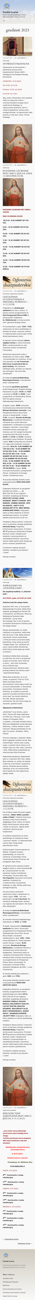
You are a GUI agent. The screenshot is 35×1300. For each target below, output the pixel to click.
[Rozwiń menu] (4, 21)
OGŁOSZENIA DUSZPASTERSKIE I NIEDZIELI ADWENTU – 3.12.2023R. (16, 805)
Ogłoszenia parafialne (16, 294)
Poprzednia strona (10, 1239)
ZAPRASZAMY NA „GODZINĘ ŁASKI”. (13, 586)
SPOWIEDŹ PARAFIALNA (16, 64)
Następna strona (25, 1243)
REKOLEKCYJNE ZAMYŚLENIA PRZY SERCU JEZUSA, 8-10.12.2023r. (17, 1116)
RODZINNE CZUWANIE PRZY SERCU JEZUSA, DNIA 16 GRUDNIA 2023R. (17, 173)
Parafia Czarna (10, 12)
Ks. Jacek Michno (20, 58)
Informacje (6, 60)
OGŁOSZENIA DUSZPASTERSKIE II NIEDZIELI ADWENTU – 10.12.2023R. (16, 301)
